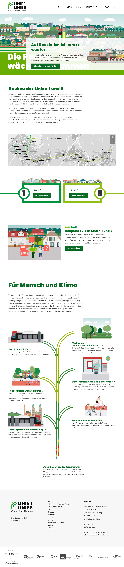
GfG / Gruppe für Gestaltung (96, 535)
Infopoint (51, 514)
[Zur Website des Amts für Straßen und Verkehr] (28, 556)
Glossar (51, 512)
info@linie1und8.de (92, 519)
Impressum (88, 524)
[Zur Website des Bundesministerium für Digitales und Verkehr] (11, 556)
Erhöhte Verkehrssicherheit (87, 420)
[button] (29, 41)
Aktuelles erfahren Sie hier (46, 66)
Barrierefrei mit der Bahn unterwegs (92, 381)
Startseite (52, 525)
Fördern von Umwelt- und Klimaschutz (86, 344)
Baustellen (91, 7)
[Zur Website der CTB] (65, 556)
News (106, 7)
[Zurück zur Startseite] (18, 7)
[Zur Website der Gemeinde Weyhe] (91, 557)
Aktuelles (51, 501)
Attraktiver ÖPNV (18, 349)
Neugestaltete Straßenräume (24, 390)
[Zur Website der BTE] (52, 556)
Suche (50, 528)
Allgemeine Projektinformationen (61, 504)
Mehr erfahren (41, 195)
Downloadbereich (55, 507)
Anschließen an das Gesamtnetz (61, 466)
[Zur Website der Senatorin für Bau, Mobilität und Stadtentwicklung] (109, 557)
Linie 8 (68, 7)
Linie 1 (57, 7)
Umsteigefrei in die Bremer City (25, 429)
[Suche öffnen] (114, 8)
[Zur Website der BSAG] (40, 556)
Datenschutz (89, 527)
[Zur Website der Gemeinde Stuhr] (79, 556)
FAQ (78, 7)
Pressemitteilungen (56, 522)
